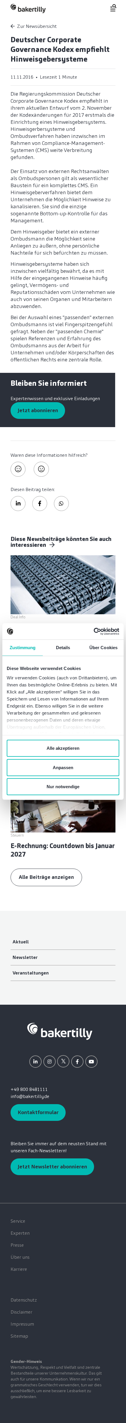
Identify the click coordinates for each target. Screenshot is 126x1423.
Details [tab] (63, 647)
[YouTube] (91, 1061)
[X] (63, 1061)
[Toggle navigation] (110, 8)
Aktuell (21, 942)
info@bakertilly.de (30, 1096)
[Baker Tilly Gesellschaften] (59, 1031)
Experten (20, 1233)
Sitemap (19, 1336)
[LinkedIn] (35, 1061)
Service (18, 1221)
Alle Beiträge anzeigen (46, 877)
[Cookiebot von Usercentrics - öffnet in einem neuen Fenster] (93, 631)
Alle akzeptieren (63, 748)
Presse (17, 1245)
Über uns (20, 1257)
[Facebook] (77, 1061)
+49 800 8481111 (29, 1089)
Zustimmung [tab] (23, 647)
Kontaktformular (38, 1112)
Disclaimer (21, 1312)
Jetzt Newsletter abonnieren (52, 1166)
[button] (18, 503)
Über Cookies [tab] (103, 647)
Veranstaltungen (31, 973)
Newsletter (25, 957)
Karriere (19, 1269)
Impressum (22, 1324)
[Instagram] (49, 1061)
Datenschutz (24, 1300)
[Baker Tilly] (28, 8)
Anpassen (63, 767)
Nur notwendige (63, 786)
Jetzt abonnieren (38, 410)
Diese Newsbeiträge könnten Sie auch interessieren (61, 542)
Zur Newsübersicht (37, 26)
